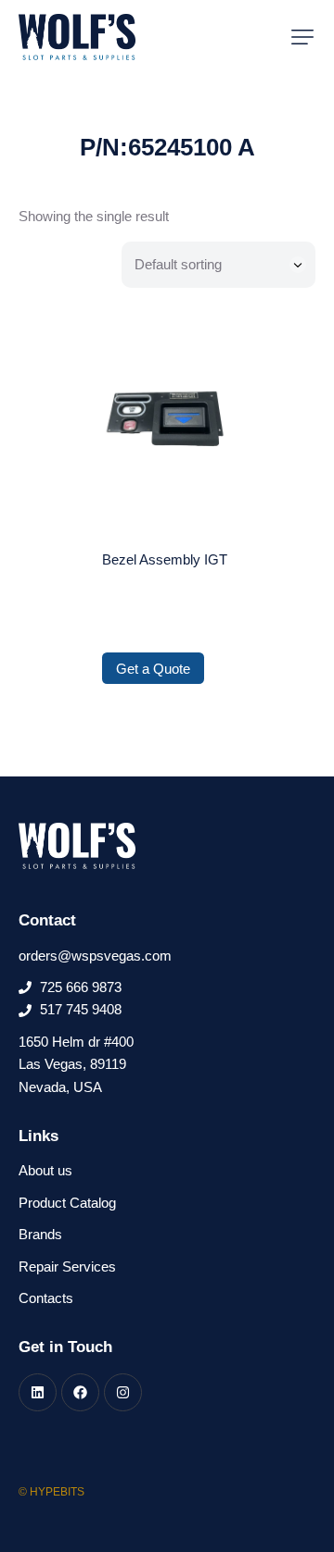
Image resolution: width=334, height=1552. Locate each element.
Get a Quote (153, 669)
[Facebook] (80, 1392)
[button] (302, 37)
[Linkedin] (38, 1392)
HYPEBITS (57, 1491)
